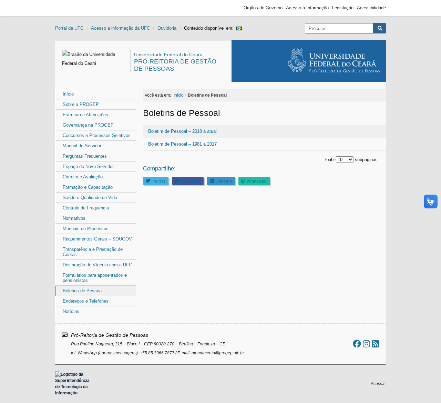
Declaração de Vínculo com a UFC (97, 264)
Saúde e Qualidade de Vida (90, 197)
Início (68, 94)
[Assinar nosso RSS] (375, 343)
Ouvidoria (166, 28)
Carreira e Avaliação (83, 176)
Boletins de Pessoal (83, 290)
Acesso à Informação (307, 7)
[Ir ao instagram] (366, 343)
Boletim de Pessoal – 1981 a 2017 (182, 144)
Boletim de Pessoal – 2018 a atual (182, 131)
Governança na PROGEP (88, 125)
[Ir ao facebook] (357, 343)
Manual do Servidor (82, 145)
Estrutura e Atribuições (85, 114)
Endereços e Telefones (86, 301)
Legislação (342, 7)
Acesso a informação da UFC (120, 28)
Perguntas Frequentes (85, 156)
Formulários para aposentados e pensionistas (95, 278)
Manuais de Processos (86, 228)
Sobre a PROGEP (81, 104)
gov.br (67, 7)
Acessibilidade (371, 7)
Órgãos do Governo (263, 7)
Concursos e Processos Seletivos (97, 135)
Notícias (71, 311)
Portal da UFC (69, 28)
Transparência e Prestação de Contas (93, 252)
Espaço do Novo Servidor (88, 166)
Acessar (378, 383)
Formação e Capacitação (88, 187)
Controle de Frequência (86, 207)
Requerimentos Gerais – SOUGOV (97, 239)
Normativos (74, 218)
